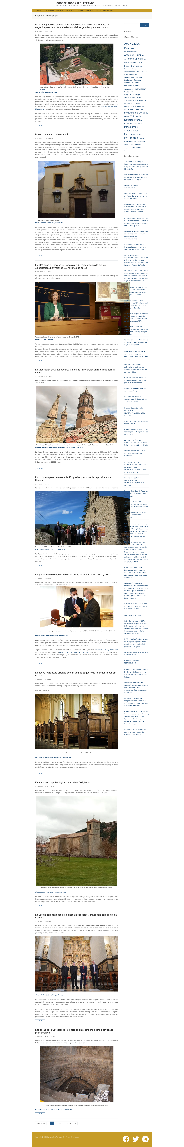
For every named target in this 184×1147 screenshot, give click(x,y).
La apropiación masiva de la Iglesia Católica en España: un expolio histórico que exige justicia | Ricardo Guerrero (135, 208)
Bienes (143, 62)
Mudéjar (126, 116)
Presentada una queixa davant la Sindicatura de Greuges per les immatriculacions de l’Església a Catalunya (136, 673)
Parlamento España (133, 123)
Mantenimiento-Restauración (135, 109)
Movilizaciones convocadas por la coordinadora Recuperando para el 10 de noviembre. (135, 380)
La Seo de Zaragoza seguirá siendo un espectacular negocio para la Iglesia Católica (76, 916)
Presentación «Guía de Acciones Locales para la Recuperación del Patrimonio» (136, 431)
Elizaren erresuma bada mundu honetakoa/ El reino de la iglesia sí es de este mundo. (135, 606)
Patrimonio (131, 137)
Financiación (140, 89)
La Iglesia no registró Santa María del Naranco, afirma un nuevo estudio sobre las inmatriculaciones (136, 235)
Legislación (129, 106)
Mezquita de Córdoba (136, 112)
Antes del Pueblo (134, 54)
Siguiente (71, 1123)
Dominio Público (132, 85)
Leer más (40, 125)
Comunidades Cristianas (133, 77)
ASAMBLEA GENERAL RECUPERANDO (132, 661)
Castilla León (50, 786)
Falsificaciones (128, 89)
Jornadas (136, 103)
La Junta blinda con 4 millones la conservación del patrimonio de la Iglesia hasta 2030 (136, 342)
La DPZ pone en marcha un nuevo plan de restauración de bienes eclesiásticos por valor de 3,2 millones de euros (70, 266)
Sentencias (136, 144)
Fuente (42, 89)
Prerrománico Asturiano (134, 142)
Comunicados (130, 74)
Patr (140, 134)
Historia (142, 100)
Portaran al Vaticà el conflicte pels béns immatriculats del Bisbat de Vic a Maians (135, 732)
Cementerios (141, 71)
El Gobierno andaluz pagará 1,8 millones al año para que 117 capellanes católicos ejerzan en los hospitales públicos (135, 291)
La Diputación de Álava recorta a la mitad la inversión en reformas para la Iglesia (75, 371)
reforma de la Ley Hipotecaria (107, 650)
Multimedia (135, 116)
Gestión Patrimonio (131, 92)
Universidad (145, 148)
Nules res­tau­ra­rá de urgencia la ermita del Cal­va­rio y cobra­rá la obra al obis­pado (135, 195)
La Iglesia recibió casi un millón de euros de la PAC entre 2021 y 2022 (73, 574)
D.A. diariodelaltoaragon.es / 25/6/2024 (50, 549)
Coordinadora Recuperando (75, 3)
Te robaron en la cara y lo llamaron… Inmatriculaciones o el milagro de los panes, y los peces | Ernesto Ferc (136, 165)
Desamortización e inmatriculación (131, 186)
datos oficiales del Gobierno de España (74, 652)
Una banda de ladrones (132, 615)
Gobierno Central (132, 95)
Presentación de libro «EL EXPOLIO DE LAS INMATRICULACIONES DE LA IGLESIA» (134, 412)
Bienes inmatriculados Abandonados (135, 69)
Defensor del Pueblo (132, 83)
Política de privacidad (73, 1137)
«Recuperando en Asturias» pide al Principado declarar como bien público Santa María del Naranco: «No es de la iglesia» (136, 222)
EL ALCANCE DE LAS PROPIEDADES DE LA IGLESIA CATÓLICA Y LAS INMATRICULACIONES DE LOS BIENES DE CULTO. (135, 467)
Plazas (141, 138)
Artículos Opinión (133, 58)
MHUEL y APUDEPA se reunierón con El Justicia (136, 422)
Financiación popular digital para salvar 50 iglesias (63, 782)
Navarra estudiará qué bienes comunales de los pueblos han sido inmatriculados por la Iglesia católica (136, 355)
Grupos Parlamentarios (131, 100)
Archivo (128, 31)
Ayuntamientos (132, 62)
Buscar (144, 25)
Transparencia (127, 148)
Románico (127, 145)
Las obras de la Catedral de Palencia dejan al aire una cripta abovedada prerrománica (74, 1031)
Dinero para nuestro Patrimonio (52, 134)
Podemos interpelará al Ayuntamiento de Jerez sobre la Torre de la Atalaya (135, 399)
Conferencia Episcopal (132, 80)
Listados (139, 106)
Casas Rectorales (129, 71)
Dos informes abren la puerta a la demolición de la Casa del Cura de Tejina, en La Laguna (136, 177)
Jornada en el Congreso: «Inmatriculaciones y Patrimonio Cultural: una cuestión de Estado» (136, 442)
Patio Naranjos (131, 134)
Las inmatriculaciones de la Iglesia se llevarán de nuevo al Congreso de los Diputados (135, 247)
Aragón (48, 271)
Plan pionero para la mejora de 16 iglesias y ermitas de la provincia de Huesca (73, 478)
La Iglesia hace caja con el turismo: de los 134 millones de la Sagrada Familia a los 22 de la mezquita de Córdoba (136, 304)
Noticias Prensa (133, 119)
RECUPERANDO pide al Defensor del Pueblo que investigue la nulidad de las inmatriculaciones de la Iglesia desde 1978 (136, 317)
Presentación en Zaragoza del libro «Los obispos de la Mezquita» (135, 453)
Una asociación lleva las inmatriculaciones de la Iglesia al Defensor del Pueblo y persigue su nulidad (136, 330)
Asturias (49, 31)
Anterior (41, 1123)
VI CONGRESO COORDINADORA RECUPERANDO (136, 653)
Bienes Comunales (133, 66)
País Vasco (49, 376)
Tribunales (136, 148)
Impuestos (128, 103)
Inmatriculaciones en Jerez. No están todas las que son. (135, 389)
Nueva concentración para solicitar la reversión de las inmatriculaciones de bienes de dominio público (135, 368)
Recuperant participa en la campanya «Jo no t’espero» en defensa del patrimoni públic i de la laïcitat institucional (136, 702)
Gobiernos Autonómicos (132, 97)
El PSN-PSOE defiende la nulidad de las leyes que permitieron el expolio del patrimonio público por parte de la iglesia (136, 643)
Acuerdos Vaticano (130, 52)
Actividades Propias (132, 46)
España (48, 578)
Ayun (145, 59)
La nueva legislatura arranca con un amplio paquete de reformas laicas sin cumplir (75, 674)
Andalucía (49, 138)
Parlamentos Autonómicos (131, 128)
